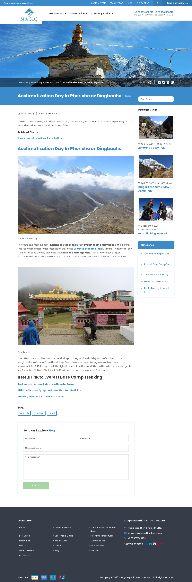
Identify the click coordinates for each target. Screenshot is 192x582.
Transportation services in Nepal (103, 529)
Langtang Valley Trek (151, 147)
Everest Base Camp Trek (157, 266)
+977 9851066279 (144, 12)
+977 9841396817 (164, 12)
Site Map (95, 550)
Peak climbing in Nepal (157, 290)
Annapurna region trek (157, 255)
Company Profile (100, 13)
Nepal (52, 413)
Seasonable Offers (64, 535)
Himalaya (39, 413)
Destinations (56, 13)
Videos (58, 545)
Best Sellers (24, 535)
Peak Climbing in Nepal (152, 233)
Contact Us (143, 3)
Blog (130, 3)
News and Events (52, 82)
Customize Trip (98, 3)
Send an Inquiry (175, 3)
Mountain (24, 413)
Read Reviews (116, 3)
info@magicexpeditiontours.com (145, 533)
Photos (22, 545)
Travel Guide (77, 13)
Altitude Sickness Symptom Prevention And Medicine (49, 390)
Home (33, 82)
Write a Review (26, 550)
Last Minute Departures (102, 535)
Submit (36, 485)
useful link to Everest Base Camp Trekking (41, 138)
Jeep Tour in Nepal (156, 274)
